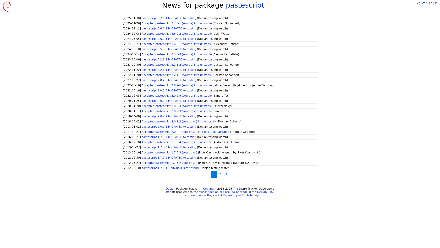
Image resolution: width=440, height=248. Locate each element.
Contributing (250, 195)
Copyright (209, 188)
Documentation (192, 195)
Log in (433, 3)
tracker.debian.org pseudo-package (223, 192)
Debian (170, 188)
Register (421, 3)
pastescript (245, 5)
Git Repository (227, 195)
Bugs (210, 195)
